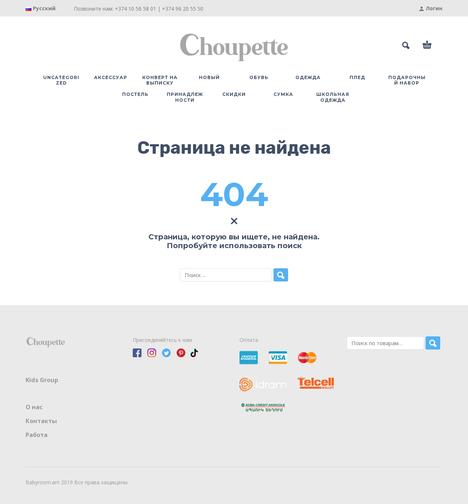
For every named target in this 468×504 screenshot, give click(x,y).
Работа (37, 435)
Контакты (41, 421)
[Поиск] (433, 343)
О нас (34, 407)
